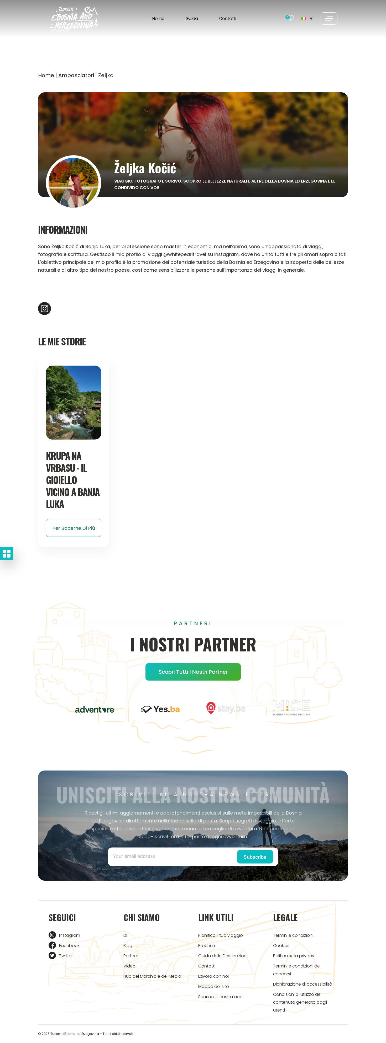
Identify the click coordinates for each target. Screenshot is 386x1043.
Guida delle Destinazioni (222, 956)
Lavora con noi (213, 976)
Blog (127, 946)
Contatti (227, 18)
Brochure (207, 946)
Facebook (69, 946)
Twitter (66, 956)
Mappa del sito (213, 986)
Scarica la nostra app (220, 997)
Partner (130, 956)
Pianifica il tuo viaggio (220, 935)
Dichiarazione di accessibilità (302, 984)
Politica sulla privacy (293, 956)
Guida (191, 18)
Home (158, 18)
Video (129, 966)
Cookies (281, 946)
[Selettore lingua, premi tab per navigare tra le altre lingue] (307, 18)
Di (125, 935)
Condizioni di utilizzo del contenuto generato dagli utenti (300, 1002)
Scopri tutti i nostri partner (193, 672)
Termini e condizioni (293, 935)
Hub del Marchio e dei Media (152, 976)
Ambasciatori (76, 75)
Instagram (69, 935)
